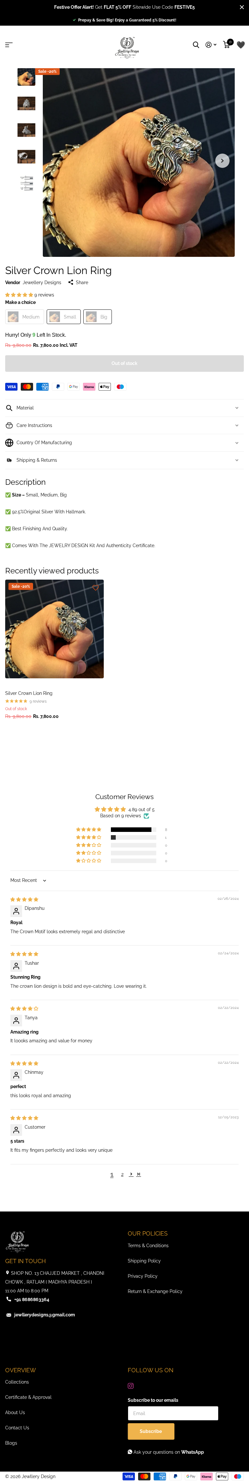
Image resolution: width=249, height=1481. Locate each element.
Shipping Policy (144, 1260)
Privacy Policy (143, 1276)
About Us (15, 1412)
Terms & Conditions (148, 1245)
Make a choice (20, 302)
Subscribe (151, 1431)
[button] (222, 161)
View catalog (10, 45)
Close (242, 7)
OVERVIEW (20, 1370)
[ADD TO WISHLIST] (95, 587)
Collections (17, 1382)
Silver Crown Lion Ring (29, 693)
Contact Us (17, 1427)
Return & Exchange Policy (155, 1291)
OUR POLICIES (148, 1233)
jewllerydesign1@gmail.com (44, 1314)
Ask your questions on (168, 1452)
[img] (24, 899)
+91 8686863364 (31, 1299)
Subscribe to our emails (153, 1400)
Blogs (11, 1443)
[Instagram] (131, 1386)
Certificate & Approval (28, 1397)
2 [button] (122, 1174)
